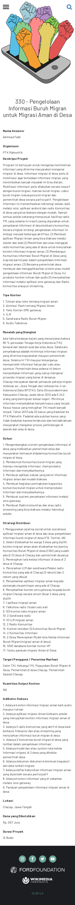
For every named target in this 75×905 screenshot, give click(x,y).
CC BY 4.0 (37, 893)
